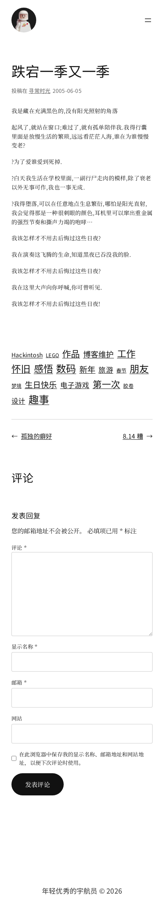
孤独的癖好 (36, 435)
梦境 (16, 385)
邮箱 (19, 682)
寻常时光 (39, 90)
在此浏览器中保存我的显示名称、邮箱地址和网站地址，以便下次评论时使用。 (81, 758)
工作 (126, 353)
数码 (66, 368)
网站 (16, 718)
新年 (87, 369)
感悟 (43, 368)
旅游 (105, 369)
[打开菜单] (148, 20)
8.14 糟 (133, 435)
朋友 (139, 368)
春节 (121, 370)
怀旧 (21, 368)
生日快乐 (41, 384)
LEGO (52, 355)
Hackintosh (27, 354)
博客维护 (98, 353)
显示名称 (24, 646)
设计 (18, 400)
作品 (71, 353)
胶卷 (128, 385)
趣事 (39, 399)
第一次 (107, 383)
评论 (19, 547)
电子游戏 (75, 384)
